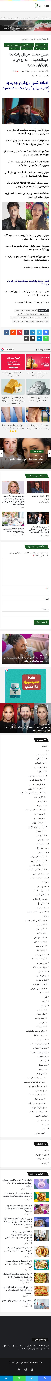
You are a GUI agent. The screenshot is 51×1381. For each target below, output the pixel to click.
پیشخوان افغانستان (40, 890)
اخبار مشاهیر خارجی (37, 865)
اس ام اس (41, 1009)
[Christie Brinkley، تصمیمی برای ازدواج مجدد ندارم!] (13, 519)
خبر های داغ (15, 48)
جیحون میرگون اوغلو (41, 318)
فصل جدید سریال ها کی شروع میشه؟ (36, 321)
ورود (45, 1150)
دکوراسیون (41, 1014)
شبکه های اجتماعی (38, 958)
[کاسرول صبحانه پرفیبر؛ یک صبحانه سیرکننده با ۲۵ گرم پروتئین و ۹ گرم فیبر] (41, 1265)
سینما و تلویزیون (41, 975)
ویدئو (45, 1128)
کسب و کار (41, 1073)
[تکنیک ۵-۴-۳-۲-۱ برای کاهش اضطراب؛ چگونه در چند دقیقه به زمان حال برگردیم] (41, 1184)
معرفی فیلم (38, 1099)
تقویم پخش (38, 797)
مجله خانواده (42, 1056)
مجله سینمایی (40, 1090)
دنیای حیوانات (42, 963)
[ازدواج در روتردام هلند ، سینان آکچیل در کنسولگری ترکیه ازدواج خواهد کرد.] (38, 518)
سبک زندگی (42, 971)
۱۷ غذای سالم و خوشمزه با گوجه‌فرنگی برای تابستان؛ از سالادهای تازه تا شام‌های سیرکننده (17, 1277)
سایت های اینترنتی (37, 988)
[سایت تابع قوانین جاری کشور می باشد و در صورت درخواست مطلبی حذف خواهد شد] (25, 25)
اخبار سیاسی (40, 801)
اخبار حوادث (40, 771)
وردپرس (44, 1163)
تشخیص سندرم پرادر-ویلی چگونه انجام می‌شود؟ (26, 661)
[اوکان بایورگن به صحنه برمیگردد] (38, 487)
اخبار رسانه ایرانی (36, 780)
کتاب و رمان (40, 950)
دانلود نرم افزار (39, 941)
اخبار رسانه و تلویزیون (29, 39)
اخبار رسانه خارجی (35, 788)
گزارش (44, 1001)
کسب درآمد (42, 992)
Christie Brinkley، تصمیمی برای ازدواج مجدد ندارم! (13, 530)
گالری (45, 997)
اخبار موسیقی (40, 831)
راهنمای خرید (40, 1018)
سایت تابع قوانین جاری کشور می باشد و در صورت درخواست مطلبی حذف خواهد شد (25, 18)
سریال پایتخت (28, 318)
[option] (25, 453)
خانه (45, 39)
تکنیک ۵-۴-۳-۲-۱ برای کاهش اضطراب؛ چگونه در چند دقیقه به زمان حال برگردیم (17, 1183)
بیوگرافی (44, 882)
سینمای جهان (37, 822)
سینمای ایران (38, 814)
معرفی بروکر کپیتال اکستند (29, 1348)
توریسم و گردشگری (40, 899)
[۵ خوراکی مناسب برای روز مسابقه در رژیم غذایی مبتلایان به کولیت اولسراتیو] (41, 1197)
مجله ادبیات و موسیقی (38, 1043)
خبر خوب (41, 1069)
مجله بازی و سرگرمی (39, 1048)
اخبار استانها (40, 758)
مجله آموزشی (42, 1039)
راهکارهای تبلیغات (35, 1077)
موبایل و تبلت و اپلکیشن (35, 1031)
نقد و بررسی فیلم (36, 1103)
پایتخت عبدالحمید (23, 314)
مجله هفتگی (42, 1065)
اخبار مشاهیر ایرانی (38, 856)
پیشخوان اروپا (42, 886)
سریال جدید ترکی (16, 318)
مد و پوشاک (40, 1026)
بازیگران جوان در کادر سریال (39, 314)
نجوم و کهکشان (39, 1035)
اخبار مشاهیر (42, 852)
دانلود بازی (41, 924)
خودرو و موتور (42, 907)
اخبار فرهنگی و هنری (37, 826)
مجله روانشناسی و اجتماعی (34, 1082)
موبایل (15, 1345)
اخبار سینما (41, 805)
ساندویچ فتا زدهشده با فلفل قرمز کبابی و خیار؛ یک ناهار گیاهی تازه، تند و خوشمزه (17, 1290)
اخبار (39, 39)
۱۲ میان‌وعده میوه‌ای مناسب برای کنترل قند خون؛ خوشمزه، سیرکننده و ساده (18, 1250)
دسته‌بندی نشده (41, 954)
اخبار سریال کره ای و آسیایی (31, 792)
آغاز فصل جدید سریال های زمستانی (26, 310)
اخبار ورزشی (40, 835)
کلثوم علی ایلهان (18, 321)
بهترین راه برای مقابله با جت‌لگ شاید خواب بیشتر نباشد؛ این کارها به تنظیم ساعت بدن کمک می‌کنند (18, 1221)
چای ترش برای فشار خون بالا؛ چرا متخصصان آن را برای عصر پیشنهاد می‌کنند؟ (19, 1208)
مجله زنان (43, 1060)
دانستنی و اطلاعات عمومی (37, 912)
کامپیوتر (42, 1022)
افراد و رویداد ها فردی (39, 878)
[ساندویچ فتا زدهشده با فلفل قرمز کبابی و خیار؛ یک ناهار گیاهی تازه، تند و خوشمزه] (41, 1291)
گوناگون (44, 1005)
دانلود (45, 916)
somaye (41, 71)
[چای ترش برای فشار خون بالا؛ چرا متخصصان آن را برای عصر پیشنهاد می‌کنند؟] (41, 1209)
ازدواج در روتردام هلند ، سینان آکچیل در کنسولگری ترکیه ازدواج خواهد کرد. (39, 529)
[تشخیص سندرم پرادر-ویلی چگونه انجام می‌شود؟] (41, 1304)
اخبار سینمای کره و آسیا (33, 809)
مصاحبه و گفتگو (41, 1116)
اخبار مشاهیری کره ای (36, 869)
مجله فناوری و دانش (37, 1111)
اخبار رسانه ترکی (41, 44)
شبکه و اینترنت (41, 980)
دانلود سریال (40, 929)
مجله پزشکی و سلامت (39, 1052)
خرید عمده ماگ (43, 1345)
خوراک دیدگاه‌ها (41, 1158)
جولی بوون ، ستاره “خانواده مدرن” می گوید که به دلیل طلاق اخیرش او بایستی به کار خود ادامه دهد (13, 500)
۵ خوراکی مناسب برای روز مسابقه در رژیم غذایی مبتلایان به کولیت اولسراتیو (17, 1195)
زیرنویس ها (40, 946)
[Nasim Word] (38, 5)
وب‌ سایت (45, 609)
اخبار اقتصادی (40, 763)
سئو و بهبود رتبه (39, 984)
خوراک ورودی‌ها (41, 1154)
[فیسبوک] (46, 332)
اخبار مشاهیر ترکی (41, 48)
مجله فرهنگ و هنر (38, 1107)
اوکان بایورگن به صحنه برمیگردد (40, 497)
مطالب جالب (42, 1120)
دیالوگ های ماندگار (40, 967)
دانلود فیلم (41, 933)
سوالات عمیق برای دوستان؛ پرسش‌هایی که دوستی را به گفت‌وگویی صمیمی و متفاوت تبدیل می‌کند (18, 1236)
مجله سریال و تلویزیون (36, 1086)
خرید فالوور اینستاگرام (27, 1345)
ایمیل (46, 599)
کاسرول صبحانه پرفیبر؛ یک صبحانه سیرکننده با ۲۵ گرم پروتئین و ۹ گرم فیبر (18, 1263)
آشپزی (44, 746)
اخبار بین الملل (39, 767)
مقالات (44, 1124)
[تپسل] (6, 670)
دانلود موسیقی (39, 937)
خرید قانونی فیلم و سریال (35, 920)
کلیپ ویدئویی (39, 1133)
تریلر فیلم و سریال (36, 1094)
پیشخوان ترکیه (27, 48)
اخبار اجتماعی (40, 754)
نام (47, 588)
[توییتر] (39, 332)
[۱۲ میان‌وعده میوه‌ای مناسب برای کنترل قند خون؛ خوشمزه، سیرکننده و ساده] (41, 1251)
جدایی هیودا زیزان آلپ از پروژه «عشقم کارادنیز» (27, 460)
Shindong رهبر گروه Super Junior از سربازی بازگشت (26, 730)
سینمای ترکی (37, 818)
